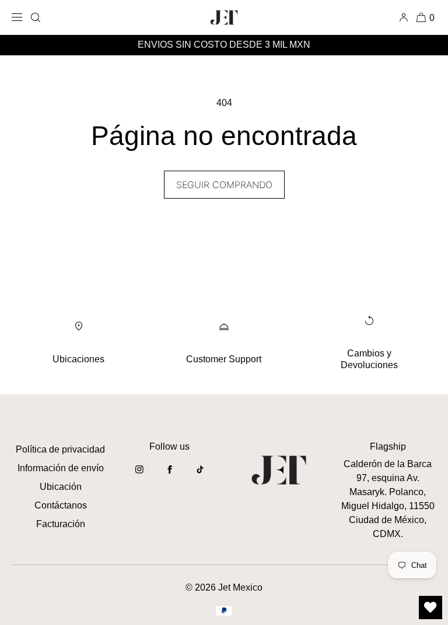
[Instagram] (139, 475)
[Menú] (19, 17)
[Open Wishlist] (430, 607)
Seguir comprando (224, 184)
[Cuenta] (405, 17)
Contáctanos (60, 505)
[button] (35, 17)
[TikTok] (200, 475)
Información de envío (61, 468)
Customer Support (223, 359)
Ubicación (61, 487)
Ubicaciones (78, 359)
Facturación (60, 524)
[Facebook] (170, 475)
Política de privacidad (60, 449)
